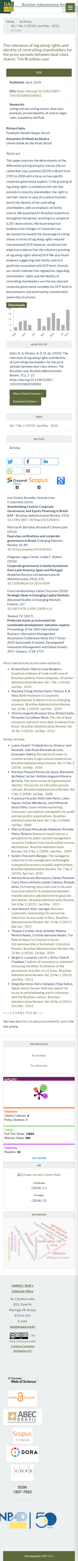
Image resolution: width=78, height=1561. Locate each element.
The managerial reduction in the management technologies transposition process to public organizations (42, 860)
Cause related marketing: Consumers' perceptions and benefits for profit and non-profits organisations (43, 811)
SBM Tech (47, 1556)
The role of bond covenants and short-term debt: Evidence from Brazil (43, 722)
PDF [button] (39, 72)
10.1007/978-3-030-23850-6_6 (29, 608)
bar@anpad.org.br (22, 1326)
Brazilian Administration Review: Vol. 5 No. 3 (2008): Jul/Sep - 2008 (41, 820)
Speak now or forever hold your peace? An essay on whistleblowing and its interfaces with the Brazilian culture (40, 992)
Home (10, 21)
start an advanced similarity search (45, 1021)
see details (39, 1158)
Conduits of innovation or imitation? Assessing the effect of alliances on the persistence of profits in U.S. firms (42, 966)
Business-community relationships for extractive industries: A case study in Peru (38, 913)
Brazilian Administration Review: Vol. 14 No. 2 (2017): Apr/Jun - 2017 (41, 922)
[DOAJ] (22, 1398)
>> (41, 1013)
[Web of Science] (23, 1380)
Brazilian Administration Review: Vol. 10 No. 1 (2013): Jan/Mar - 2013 (41, 975)
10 (34, 1013)
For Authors (39, 1055)
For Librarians (39, 1065)
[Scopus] (23, 1435)
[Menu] (70, 7)
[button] (14, 461)
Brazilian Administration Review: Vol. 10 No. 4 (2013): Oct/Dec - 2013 (41, 1001)
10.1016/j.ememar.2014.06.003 (29, 549)
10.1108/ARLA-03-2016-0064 (28, 583)
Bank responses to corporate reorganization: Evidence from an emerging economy (40, 700)
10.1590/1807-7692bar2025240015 (33, 520)
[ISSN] (22, 1491)
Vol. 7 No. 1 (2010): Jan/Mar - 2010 (35, 26)
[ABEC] (22, 1417)
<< (5, 1013)
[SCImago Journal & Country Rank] (39, 1175)
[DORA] (22, 1454)
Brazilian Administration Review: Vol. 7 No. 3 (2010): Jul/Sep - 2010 (42, 682)
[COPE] (22, 1473)
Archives (26, 21)
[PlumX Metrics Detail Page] (39, 1094)
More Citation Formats (27, 393)
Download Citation (24, 401)
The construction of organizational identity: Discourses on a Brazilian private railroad (41, 785)
